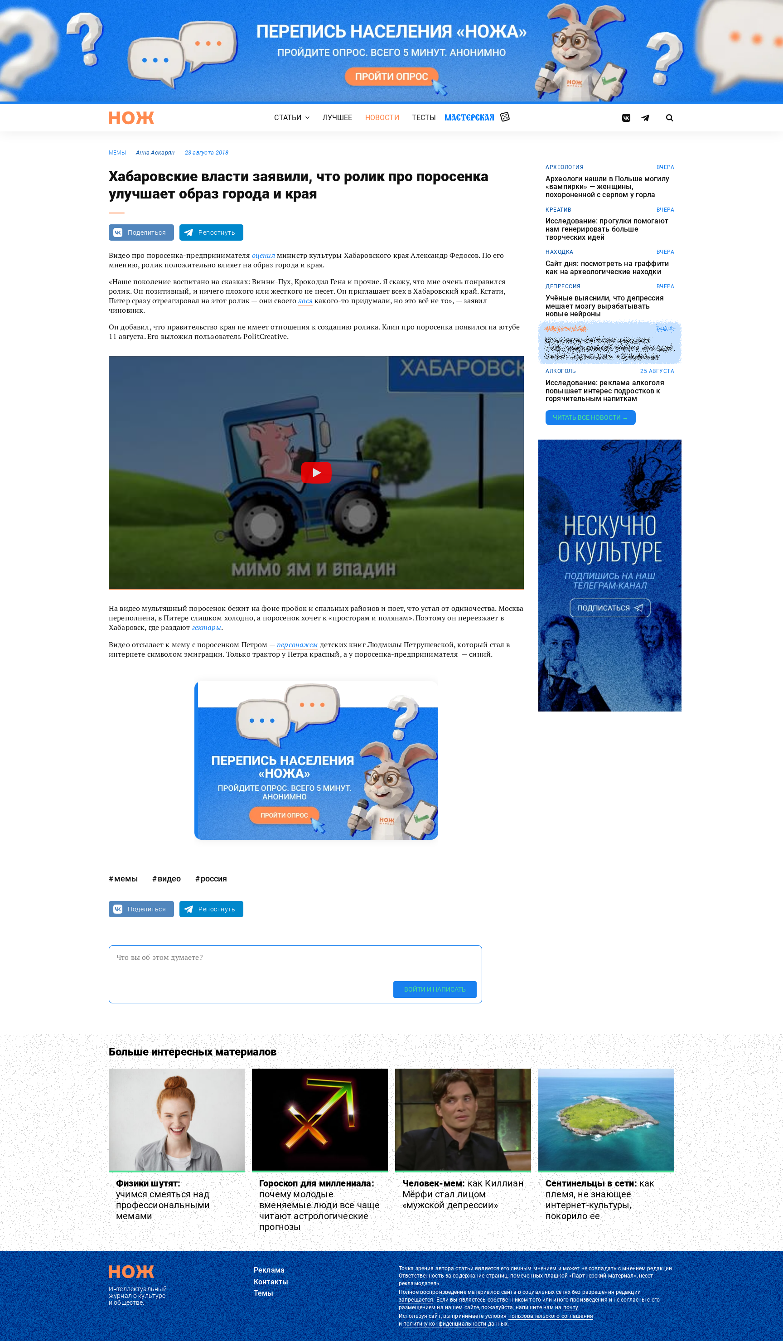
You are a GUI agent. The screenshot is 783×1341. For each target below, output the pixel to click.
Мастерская (469, 117)
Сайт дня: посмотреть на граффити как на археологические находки (607, 268)
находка (560, 252)
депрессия (563, 286)
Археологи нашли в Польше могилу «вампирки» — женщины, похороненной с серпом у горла (607, 187)
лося (305, 300)
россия (214, 878)
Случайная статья (505, 117)
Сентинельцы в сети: (600, 1199)
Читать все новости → (590, 417)
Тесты (424, 117)
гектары (206, 627)
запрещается (416, 1300)
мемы (117, 153)
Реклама (269, 1270)
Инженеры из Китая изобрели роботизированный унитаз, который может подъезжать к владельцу (609, 349)
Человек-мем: (463, 1194)
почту (570, 1307)
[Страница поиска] (670, 118)
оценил (263, 255)
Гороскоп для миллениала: (319, 1205)
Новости (382, 117)
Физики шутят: (163, 1199)
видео (169, 878)
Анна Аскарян (155, 152)
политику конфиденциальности (444, 1324)
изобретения (566, 329)
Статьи (287, 117)
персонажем (297, 644)
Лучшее (338, 117)
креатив (558, 210)
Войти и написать (435, 989)
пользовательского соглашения (550, 1316)
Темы (264, 1293)
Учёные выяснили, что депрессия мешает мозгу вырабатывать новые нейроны (605, 306)
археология (565, 167)
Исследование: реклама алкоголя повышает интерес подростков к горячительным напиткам (605, 391)
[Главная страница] (131, 118)
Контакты (271, 1282)
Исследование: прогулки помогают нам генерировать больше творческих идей (607, 229)
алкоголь (561, 371)
